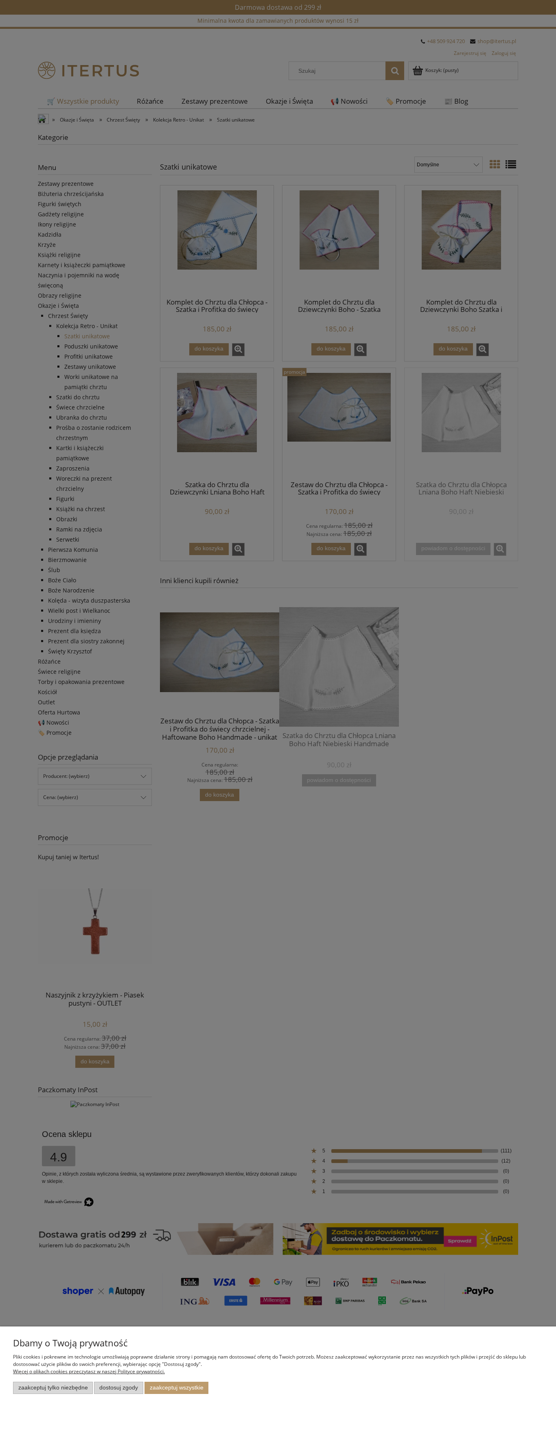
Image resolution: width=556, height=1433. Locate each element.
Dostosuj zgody (118, 1388)
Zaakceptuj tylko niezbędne (53, 1388)
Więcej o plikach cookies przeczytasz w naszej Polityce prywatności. (89, 1371)
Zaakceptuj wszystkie (177, 1388)
